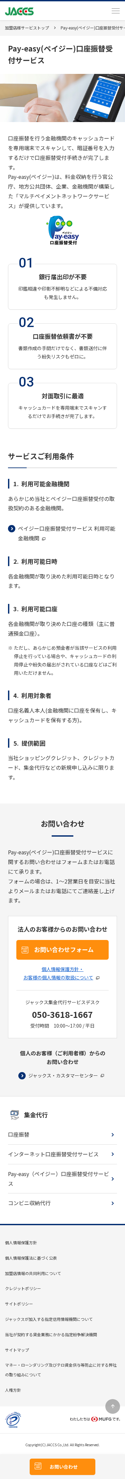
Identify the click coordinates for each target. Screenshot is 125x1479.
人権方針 (13, 1390)
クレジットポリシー (23, 1288)
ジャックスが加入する (49, 1319)
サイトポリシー (19, 1303)
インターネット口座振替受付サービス (53, 1154)
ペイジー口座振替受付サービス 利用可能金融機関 (66, 533)
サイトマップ (17, 1350)
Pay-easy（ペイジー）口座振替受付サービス (58, 1178)
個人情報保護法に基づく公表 (31, 1258)
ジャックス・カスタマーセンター (63, 1075)
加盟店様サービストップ (27, 27)
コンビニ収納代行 (29, 1203)
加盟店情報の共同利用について (33, 1273)
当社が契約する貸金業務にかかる (51, 1334)
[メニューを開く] (115, 10)
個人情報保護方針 (21, 1242)
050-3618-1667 (62, 1014)
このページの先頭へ (112, 1406)
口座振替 (18, 1134)
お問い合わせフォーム (64, 949)
